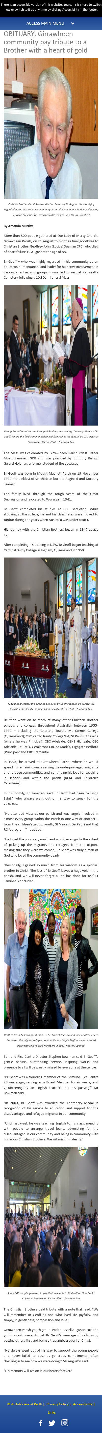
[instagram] (64, 1422)
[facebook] (40, 1423)
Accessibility (83, 1404)
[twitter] (52, 1423)
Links (52, 1413)
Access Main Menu (45, 23)
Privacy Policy (58, 1404)
